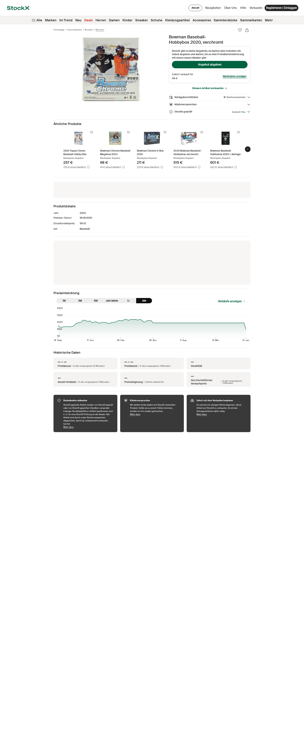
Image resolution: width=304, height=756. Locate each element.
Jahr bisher (112, 300)
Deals (88, 20)
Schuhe (156, 20)
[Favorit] (239, 30)
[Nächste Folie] (248, 149)
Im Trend (65, 20)
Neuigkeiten (213, 8)
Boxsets (89, 29)
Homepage (58, 29)
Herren (101, 20)
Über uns (231, 8)
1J (128, 300)
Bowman (100, 29)
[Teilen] (247, 30)
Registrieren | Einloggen (281, 8)
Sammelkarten (251, 20)
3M (80, 300)
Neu (78, 20)
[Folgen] (91, 132)
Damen (114, 20)
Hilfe (243, 8)
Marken (50, 20)
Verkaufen (256, 8)
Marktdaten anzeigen (234, 76)
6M (96, 300)
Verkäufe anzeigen (230, 301)
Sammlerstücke (225, 20)
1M (64, 300)
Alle (39, 20)
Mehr (269, 20)
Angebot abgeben (209, 64)
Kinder (127, 20)
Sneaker (141, 20)
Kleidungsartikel (177, 20)
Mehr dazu (88, 426)
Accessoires (202, 20)
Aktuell (195, 7)
